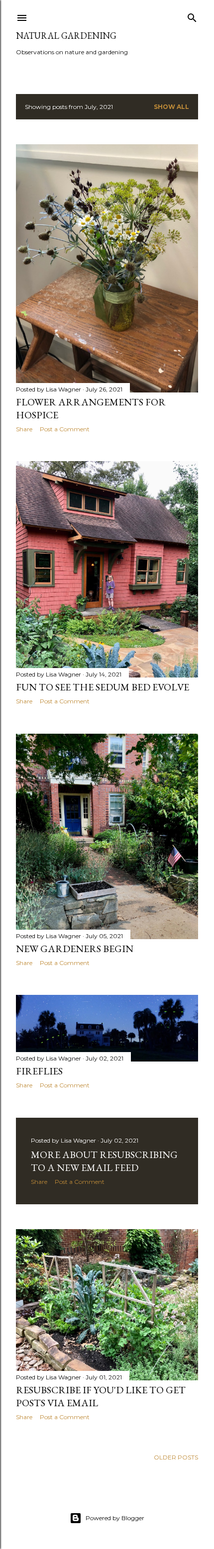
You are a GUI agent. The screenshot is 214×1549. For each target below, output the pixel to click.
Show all (171, 106)
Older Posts (176, 1457)
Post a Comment (65, 429)
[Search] (192, 15)
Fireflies (39, 1071)
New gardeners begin (74, 948)
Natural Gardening (66, 35)
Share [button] (24, 429)
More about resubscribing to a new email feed (104, 1161)
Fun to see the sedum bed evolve (102, 686)
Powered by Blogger (115, 1518)
